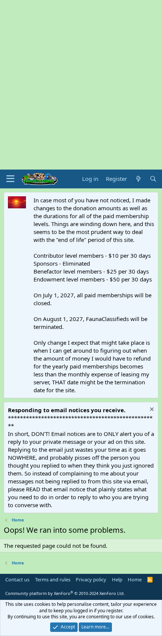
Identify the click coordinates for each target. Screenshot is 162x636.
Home (135, 579)
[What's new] (138, 179)
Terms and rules (52, 579)
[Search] (153, 179)
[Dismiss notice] (151, 410)
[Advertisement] (81, 85)
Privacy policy (91, 579)
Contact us (17, 579)
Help (117, 579)
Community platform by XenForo (65, 593)
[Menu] (10, 179)
